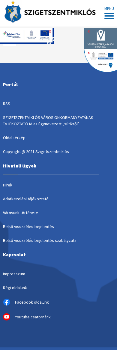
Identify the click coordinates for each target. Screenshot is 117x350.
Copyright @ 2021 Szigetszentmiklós (36, 151)
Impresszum (14, 274)
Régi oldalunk (15, 287)
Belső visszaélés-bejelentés (28, 226)
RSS (6, 103)
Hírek (7, 185)
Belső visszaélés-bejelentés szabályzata (39, 240)
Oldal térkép (14, 137)
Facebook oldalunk (32, 302)
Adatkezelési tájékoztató (26, 199)
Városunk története (20, 212)
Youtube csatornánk (33, 317)
